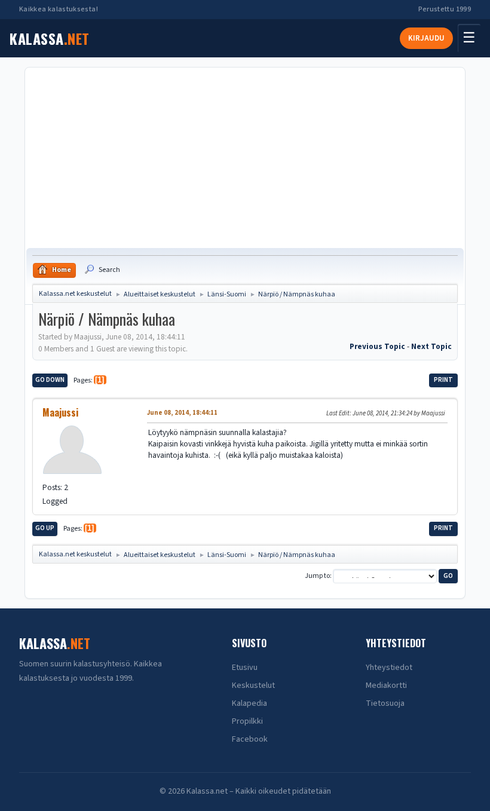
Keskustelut (253, 685)
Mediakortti (386, 685)
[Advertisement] (245, 158)
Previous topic (377, 346)
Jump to (317, 576)
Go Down (50, 379)
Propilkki (247, 721)
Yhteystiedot (389, 668)
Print (443, 379)
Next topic (431, 346)
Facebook (250, 739)
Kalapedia (249, 703)
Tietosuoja (385, 703)
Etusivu (245, 668)
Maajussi (60, 412)
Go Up (44, 528)
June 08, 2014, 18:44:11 (182, 412)
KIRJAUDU (426, 38)
